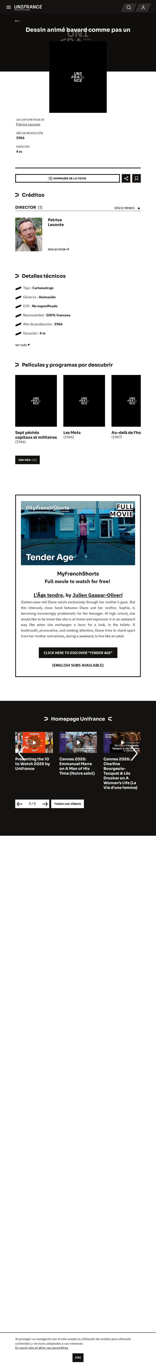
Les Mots (72, 432)
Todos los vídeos (67, 804)
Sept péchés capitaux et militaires (36, 435)
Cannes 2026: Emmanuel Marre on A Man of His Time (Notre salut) (33, 766)
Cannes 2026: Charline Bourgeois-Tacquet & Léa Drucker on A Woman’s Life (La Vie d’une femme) (76, 773)
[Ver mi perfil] (143, 7)
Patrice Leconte (28, 124)
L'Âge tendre (48, 595)
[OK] (78, 1357)
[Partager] (126, 178)
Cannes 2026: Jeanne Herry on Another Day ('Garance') (119, 766)
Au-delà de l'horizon (131, 432)
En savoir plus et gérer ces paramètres (41, 1348)
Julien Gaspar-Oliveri (97, 595)
